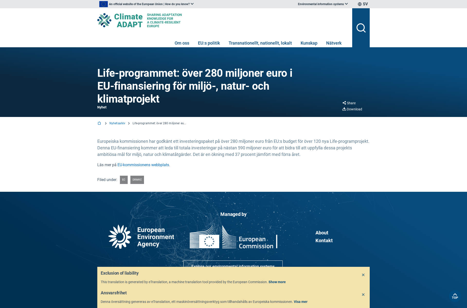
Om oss (182, 43)
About (321, 233)
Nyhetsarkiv (117, 123)
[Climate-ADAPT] (222, 20)
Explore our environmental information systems (233, 266)
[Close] (363, 275)
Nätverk (333, 43)
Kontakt (324, 240)
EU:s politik (209, 43)
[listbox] (146, 4)
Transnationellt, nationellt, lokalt (260, 43)
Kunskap (309, 43)
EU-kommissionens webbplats (143, 165)
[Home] (99, 123)
